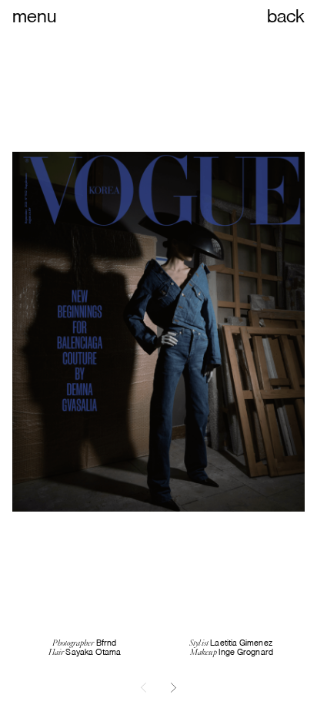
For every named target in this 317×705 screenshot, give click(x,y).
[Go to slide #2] (173, 686)
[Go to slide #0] (143, 686)
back (286, 15)
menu (34, 15)
